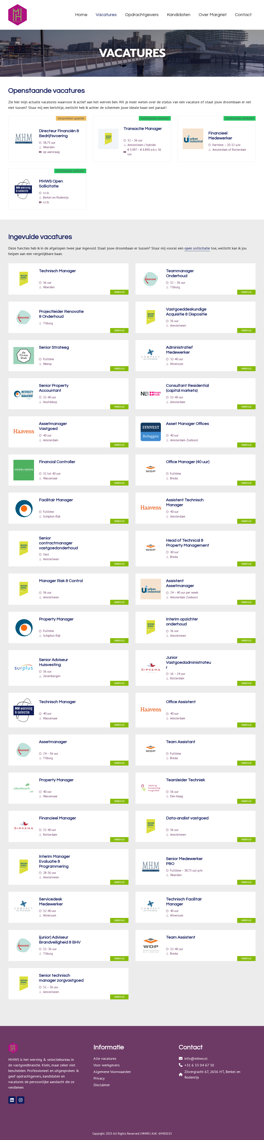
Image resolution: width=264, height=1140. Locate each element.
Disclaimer (101, 1084)
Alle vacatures (104, 1058)
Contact (243, 14)
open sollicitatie (197, 248)
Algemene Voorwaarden (112, 1071)
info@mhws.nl (195, 1058)
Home (81, 14)
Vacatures (106, 14)
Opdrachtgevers (142, 14)
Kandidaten (178, 14)
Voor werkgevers (106, 1065)
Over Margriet (213, 14)
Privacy (99, 1078)
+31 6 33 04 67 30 (199, 1065)
